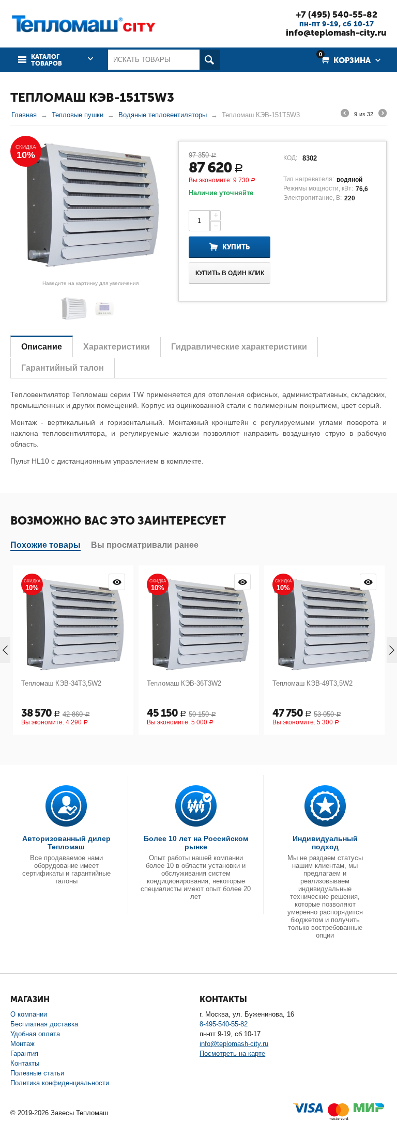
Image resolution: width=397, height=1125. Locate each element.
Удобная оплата (35, 1034)
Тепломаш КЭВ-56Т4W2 (330, 683)
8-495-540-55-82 (224, 1024)
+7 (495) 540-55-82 (336, 14)
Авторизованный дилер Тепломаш (66, 842)
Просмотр (11, 582)
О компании (28, 1014)
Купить (236, 247)
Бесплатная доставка (44, 1024)
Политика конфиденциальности (59, 1083)
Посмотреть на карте (232, 1053)
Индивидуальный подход (325, 842)
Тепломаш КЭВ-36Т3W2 (78, 683)
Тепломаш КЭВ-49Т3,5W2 (207, 683)
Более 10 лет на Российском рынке (196, 842)
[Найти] (210, 60)
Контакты (24, 1063)
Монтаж (22, 1044)
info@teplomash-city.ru (336, 32)
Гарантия (24, 1053)
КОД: (290, 158)
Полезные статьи (37, 1073)
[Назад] (345, 114)
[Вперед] (382, 114)
